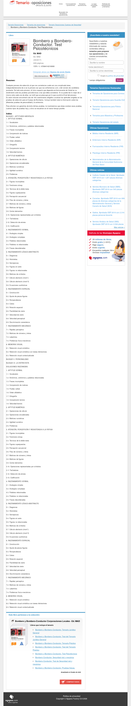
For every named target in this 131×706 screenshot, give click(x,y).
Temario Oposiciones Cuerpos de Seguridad (65, 24)
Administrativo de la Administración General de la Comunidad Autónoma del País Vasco (107, 162)
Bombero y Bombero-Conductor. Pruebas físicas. (55, 668)
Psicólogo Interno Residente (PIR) (106, 153)
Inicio (61, 4)
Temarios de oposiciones (36, 24)
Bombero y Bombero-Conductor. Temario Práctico (55, 643)
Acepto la (112, 76)
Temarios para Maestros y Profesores (107, 115)
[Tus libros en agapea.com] (106, 246)
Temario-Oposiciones (16, 24)
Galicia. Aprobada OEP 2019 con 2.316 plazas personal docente (108, 213)
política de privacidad (116, 76)
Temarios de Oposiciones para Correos (108, 93)
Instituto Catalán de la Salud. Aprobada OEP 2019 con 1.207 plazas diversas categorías (108, 177)
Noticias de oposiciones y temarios (106, 5)
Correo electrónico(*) (96, 67)
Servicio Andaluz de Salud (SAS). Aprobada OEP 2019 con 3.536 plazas (108, 222)
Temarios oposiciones (82, 4)
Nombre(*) (92, 59)
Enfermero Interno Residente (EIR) (106, 140)
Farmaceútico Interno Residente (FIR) (107, 146)
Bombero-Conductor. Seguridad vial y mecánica (54, 657)
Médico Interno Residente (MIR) (105, 133)
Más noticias (118, 227)
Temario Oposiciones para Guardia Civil (108, 100)
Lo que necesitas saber (94, 5)
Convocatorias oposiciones (71, 4)
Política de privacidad (71, 696)
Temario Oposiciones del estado (105, 122)
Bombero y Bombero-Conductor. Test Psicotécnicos (56, 653)
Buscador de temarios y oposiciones (63, 13)
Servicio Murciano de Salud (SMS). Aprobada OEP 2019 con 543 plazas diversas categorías (107, 189)
